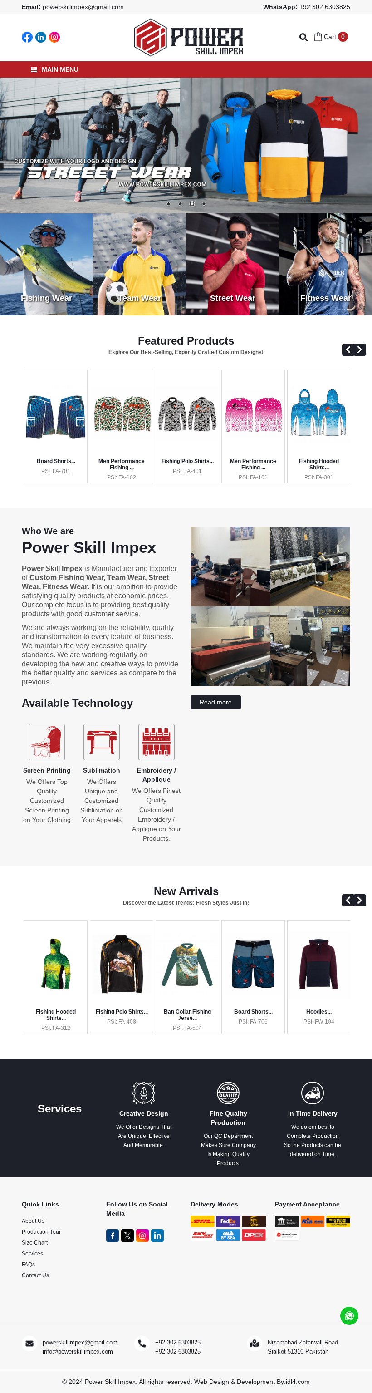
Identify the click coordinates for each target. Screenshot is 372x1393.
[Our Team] (230, 574)
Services (32, 1253)
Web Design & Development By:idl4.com (252, 1381)
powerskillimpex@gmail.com (83, 6)
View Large (59, 434)
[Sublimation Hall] (310, 574)
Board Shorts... (56, 461)
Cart (333, 36)
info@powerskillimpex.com (78, 1351)
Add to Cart (59, 418)
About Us (33, 1221)
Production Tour (41, 1232)
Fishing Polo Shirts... (188, 461)
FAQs (28, 1264)
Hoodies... (319, 1012)
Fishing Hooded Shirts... (319, 464)
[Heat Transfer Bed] (230, 654)
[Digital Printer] (310, 654)
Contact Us (35, 1275)
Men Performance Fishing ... (121, 464)
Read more (216, 702)
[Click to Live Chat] (349, 1316)
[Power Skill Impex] (188, 36)
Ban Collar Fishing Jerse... (187, 1015)
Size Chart (35, 1243)
